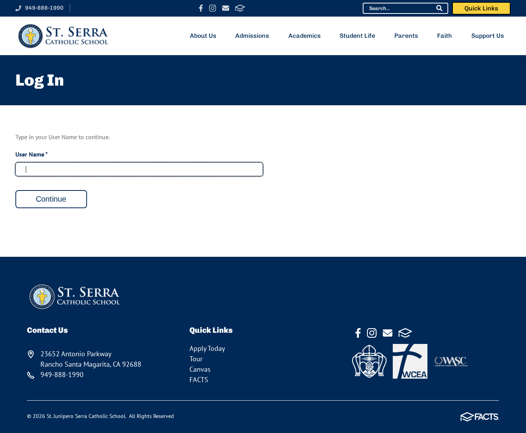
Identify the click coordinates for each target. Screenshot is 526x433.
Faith (444, 35)
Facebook (201, 8)
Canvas (200, 369)
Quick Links (481, 8)
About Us (203, 35)
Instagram (212, 8)
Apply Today (207, 348)
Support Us (487, 35)
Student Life (357, 35)
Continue (51, 199)
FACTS (240, 8)
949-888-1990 (44, 7)
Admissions (252, 35)
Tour (196, 358)
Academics (304, 35)
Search (439, 8)
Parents (406, 35)
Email (225, 8)
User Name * (31, 154)
